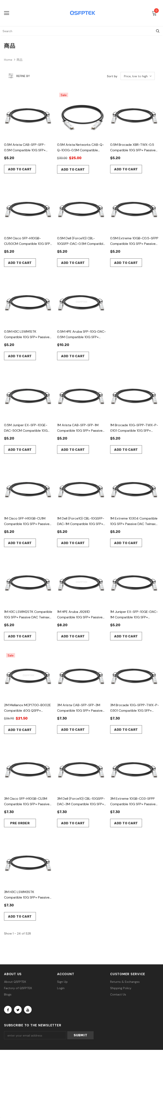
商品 (19, 60)
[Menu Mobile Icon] (6, 13)
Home (8, 60)
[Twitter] (18, 1009)
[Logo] (82, 13)
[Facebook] (8, 1009)
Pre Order (20, 823)
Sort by (112, 76)
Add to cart (20, 169)
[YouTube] (28, 1009)
